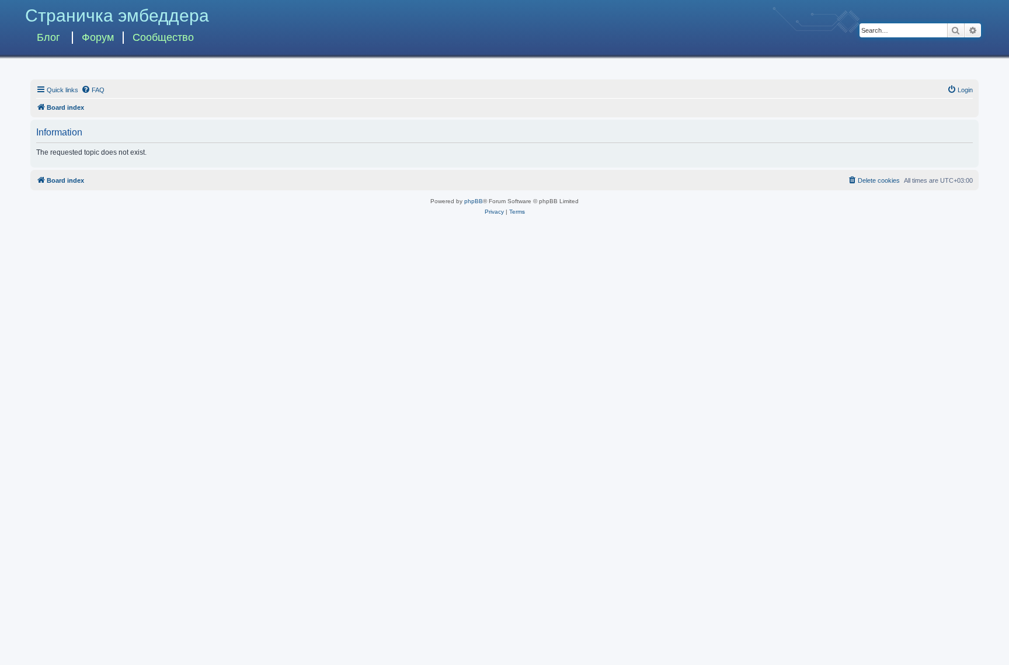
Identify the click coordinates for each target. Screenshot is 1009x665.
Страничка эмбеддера (117, 15)
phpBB (473, 201)
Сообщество (163, 37)
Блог (48, 37)
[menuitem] (93, 90)
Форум (98, 37)
